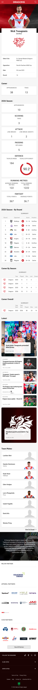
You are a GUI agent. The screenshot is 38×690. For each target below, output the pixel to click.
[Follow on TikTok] (25, 655)
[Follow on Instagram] (35, 655)
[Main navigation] (2, 2)
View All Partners (19, 647)
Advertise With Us (27, 679)
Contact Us (18, 679)
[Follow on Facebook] (28, 655)
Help (13, 679)
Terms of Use (15, 675)
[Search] (35, 2)
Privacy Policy (23, 675)
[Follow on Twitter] (31, 655)
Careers (8, 679)
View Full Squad (29, 529)
